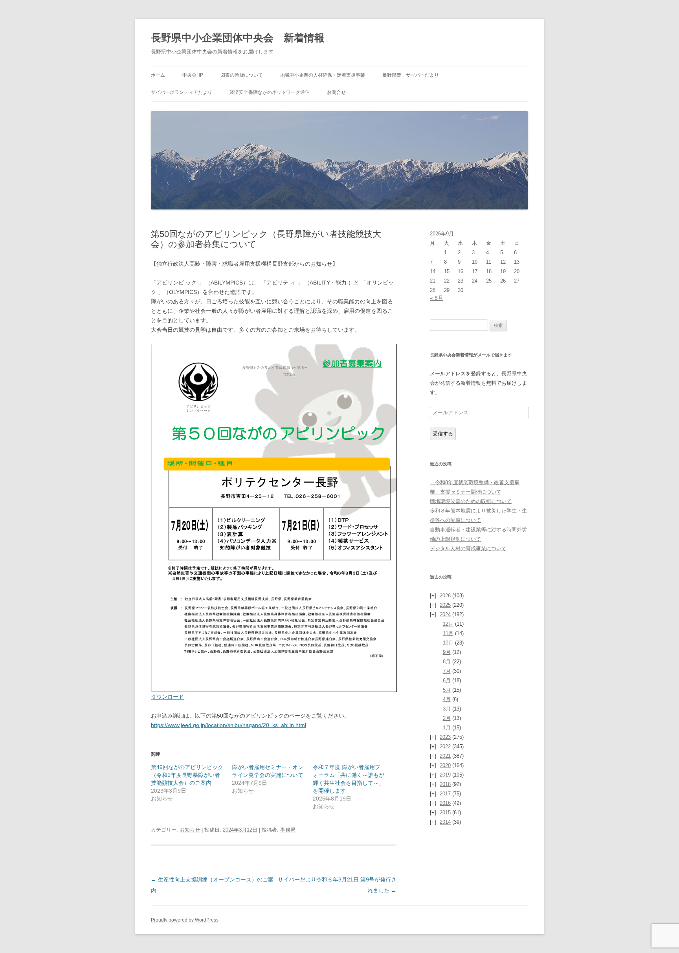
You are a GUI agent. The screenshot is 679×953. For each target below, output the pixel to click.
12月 (448, 624)
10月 (448, 643)
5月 (447, 690)
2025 (445, 605)
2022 (445, 746)
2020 (445, 765)
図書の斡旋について (241, 75)
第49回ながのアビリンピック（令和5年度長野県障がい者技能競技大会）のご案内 (187, 775)
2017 (445, 794)
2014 (445, 822)
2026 (445, 596)
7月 (447, 671)
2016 (445, 803)
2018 (445, 784)
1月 (447, 728)
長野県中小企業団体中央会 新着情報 (238, 38)
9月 (447, 652)
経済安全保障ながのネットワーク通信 (269, 92)
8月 (447, 662)
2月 (447, 718)
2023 (445, 737)
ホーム (158, 75)
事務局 (287, 830)
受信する (443, 434)
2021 (445, 756)
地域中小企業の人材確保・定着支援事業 (322, 75)
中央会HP (192, 75)
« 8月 (436, 298)
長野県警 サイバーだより (410, 75)
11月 (448, 633)
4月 (447, 699)
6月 (447, 680)
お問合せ (336, 92)
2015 (445, 812)
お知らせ (190, 830)
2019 (445, 775)
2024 (445, 614)
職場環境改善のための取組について (471, 501)
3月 (447, 709)
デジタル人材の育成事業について (468, 548)
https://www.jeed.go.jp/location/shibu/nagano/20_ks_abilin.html (228, 725)
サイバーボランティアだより (181, 92)
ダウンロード (167, 697)
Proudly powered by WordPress (184, 920)
